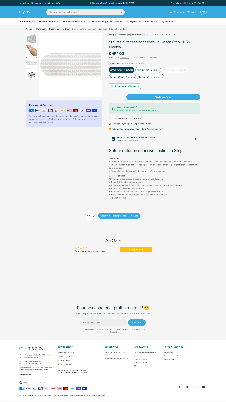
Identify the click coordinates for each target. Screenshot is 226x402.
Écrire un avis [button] (136, 249)
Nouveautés (37, 3)
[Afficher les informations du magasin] (196, 139)
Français (175, 3)
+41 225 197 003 (65, 364)
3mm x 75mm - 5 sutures (121, 70)
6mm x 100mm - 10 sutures (122, 77)
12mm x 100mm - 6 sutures (150, 77)
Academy (49, 3)
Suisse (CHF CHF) (195, 3)
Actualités (24, 3)
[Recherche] (121, 12)
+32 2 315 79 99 (65, 360)
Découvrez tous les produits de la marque (119, 216)
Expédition (124, 57)
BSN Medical (124, 34)
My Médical (29, 395)
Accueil (29, 29)
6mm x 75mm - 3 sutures (174, 71)
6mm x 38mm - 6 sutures (148, 70)
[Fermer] (196, 106)
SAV (58, 3)
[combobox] (85, 12)
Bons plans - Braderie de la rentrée (52, 29)
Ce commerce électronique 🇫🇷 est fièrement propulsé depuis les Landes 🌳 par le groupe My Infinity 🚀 (69, 395)
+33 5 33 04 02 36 (66, 356)
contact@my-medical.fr (66, 352)
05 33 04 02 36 (153, 110)
